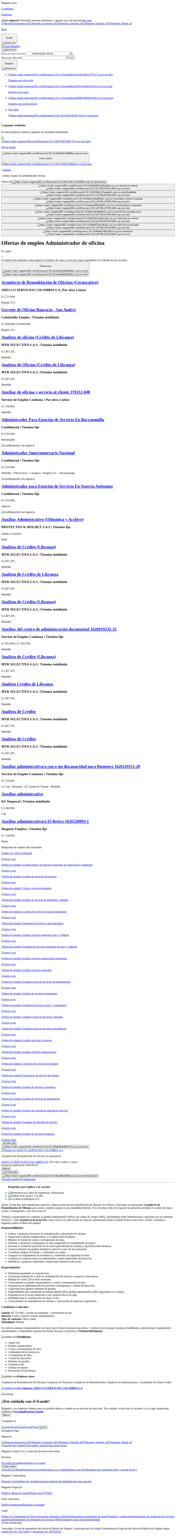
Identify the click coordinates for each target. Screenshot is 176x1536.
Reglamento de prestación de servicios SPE (36, 1519)
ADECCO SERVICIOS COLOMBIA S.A (24, 1161)
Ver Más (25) (9, 1143)
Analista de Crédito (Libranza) (28, 547)
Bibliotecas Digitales (34, 1504)
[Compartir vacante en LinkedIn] (20, 1427)
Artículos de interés (11, 1469)
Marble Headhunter (12, 1504)
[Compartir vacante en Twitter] (27, 1427)
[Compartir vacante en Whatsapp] (12, 1427)
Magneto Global (10, 1481)
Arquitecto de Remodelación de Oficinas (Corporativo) (49, 282)
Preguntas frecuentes (33, 1469)
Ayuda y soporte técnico (124, 1469)
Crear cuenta (9, 1466)
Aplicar (6, 1168)
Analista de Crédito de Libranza (29, 574)
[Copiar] (43, 1427)
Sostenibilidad (92, 1519)
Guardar (14, 1172)
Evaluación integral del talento (53, 1481)
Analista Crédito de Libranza (27, 684)
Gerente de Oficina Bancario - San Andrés (38, 309)
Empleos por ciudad (55, 1469)
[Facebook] (5, 1427)
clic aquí (87, 20)
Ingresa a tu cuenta (35, 1463)
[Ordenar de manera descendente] (45, 275)
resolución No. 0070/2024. (47, 1531)
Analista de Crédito (18, 711)
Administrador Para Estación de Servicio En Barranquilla (52, 419)
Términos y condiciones (120, 1516)
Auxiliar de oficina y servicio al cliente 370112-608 (45, 392)
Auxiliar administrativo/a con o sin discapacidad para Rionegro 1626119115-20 (70, 766)
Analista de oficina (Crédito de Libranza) (37, 337)
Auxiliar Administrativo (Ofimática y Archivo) (42, 519)
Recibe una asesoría (80, 1481)
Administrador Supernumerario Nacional (38, 453)
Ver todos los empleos (13, 1463)
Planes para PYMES (41, 1493)
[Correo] (34, 1427)
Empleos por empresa (99, 1469)
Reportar (31, 1179)
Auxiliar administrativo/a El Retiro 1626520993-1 (45, 821)
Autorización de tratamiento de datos (87, 1516)
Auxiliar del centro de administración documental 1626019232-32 (59, 629)
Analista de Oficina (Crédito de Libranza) (38, 364)
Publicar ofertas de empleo (15, 1493)
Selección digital (28, 1481)
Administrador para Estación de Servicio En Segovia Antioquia (57, 486)
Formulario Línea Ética (72, 1519)
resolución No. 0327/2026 (15, 1531)
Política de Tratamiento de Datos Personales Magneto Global (34, 1516)
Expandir (14, 1179)
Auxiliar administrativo (22, 794)
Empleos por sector (76, 1469)
